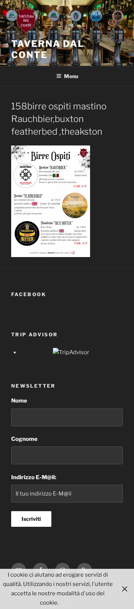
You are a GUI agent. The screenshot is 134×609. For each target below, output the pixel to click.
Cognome (24, 439)
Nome (19, 400)
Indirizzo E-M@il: (33, 477)
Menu (71, 76)
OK (71, 602)
